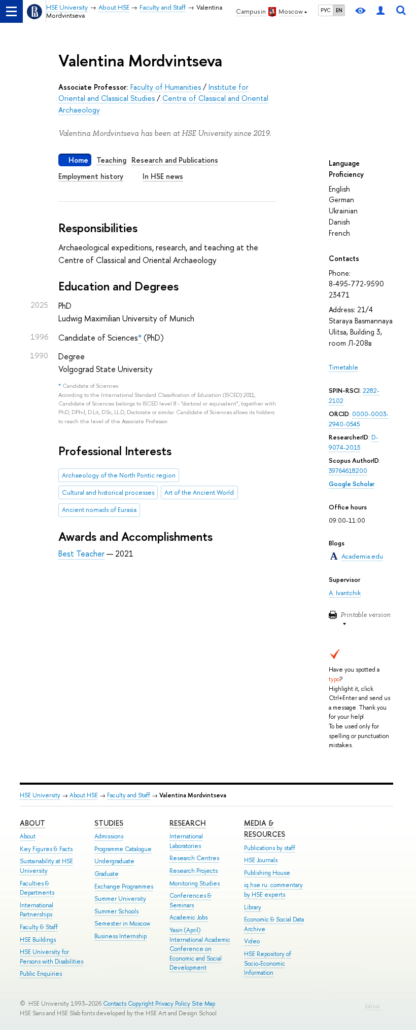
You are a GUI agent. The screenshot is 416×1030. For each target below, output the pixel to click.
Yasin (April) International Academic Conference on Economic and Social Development (199, 949)
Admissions (108, 836)
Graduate (106, 874)
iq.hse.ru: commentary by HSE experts (273, 890)
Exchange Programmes (123, 886)
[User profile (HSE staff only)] (380, 11)
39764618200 (348, 470)
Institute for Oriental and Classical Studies (153, 92)
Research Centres (194, 858)
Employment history (90, 176)
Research (187, 823)
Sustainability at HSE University (46, 866)
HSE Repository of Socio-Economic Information (267, 963)
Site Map (203, 1004)
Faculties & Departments (37, 888)
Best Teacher (81, 553)
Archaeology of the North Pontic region (119, 475)
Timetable (343, 367)
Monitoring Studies (194, 883)
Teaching (111, 160)
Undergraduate (114, 861)
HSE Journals (261, 860)
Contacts (114, 1004)
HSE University (40, 795)
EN (339, 10)
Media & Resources (264, 828)
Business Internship (120, 936)
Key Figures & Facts (46, 849)
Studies (108, 823)
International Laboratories (186, 841)
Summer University (120, 899)
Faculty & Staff (39, 927)
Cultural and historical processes (108, 492)
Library (252, 907)
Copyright (141, 1004)
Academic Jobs (188, 917)
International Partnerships (36, 910)
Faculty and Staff (128, 795)
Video (252, 941)
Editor (372, 1006)
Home (78, 160)
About (32, 823)
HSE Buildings (38, 940)
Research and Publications (174, 160)
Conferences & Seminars (190, 900)
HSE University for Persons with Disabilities (51, 957)
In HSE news (163, 176)
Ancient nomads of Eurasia (99, 509)
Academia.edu (362, 556)
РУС (326, 10)
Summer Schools (116, 911)
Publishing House (267, 873)
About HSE (84, 795)
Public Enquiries (41, 974)
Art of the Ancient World (199, 492)
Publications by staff (269, 848)
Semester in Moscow (122, 923)
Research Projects (193, 871)
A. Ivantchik (345, 592)
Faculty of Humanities (165, 87)
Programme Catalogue (123, 849)
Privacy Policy (172, 1004)
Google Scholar (351, 484)
